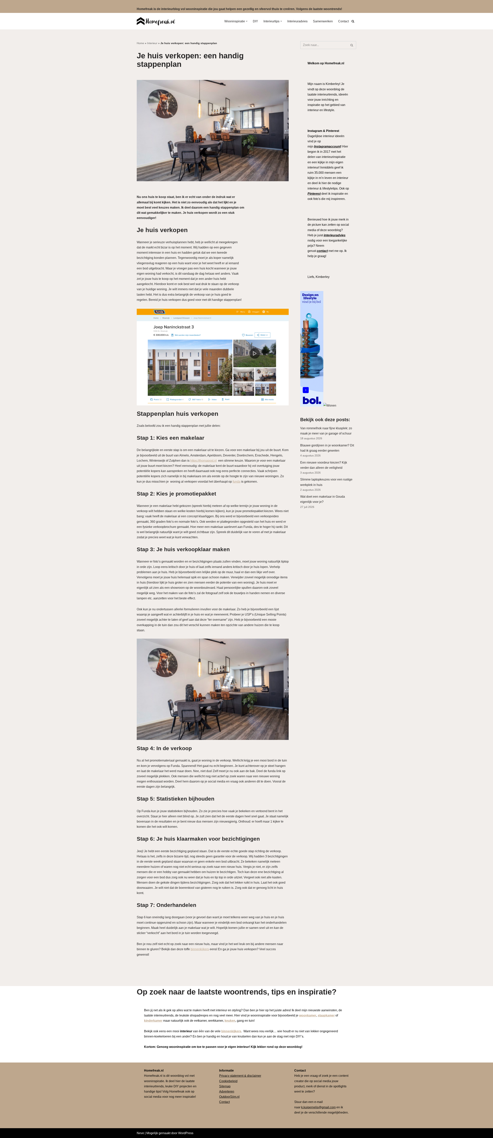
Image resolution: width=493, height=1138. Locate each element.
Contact (343, 21)
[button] (246, 21)
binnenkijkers (200, 949)
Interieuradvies (297, 21)
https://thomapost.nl (203, 460)
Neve (140, 1133)
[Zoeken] (352, 21)
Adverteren (226, 1091)
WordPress (185, 1133)
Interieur (152, 43)
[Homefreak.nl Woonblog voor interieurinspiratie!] (156, 21)
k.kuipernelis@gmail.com (318, 1107)
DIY (255, 21)
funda (236, 481)
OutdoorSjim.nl (229, 1096)
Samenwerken (323, 21)
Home (140, 43)
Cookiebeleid (228, 1081)
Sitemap (225, 1086)
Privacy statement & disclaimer (240, 1075)
